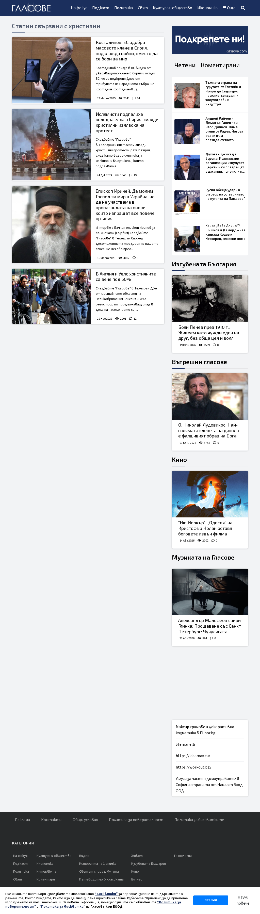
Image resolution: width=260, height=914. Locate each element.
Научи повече (242, 900)
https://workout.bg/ (194, 767)
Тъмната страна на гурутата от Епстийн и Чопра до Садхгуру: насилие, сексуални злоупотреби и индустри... (223, 93)
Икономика (207, 8)
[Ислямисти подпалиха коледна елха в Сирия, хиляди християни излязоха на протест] (51, 144)
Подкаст (100, 8)
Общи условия (85, 820)
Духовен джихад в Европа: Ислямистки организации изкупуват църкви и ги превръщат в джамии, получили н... (225, 162)
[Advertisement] (88, 364)
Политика (123, 8)
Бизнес (136, 879)
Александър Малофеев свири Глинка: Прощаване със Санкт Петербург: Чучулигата (209, 625)
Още (230, 8)
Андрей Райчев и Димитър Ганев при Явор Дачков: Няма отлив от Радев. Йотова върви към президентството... (224, 129)
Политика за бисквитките (199, 820)
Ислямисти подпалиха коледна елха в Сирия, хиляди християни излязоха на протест (127, 122)
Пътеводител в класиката (101, 879)
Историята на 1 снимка (98, 863)
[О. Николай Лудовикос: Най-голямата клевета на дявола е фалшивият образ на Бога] (210, 396)
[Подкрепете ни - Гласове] (210, 40)
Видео (84, 855)
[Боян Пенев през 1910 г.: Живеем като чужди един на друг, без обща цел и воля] (210, 298)
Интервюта (46, 871)
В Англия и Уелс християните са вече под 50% (126, 276)
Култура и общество (172, 8)
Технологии (182, 855)
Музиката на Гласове (203, 557)
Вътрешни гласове (199, 361)
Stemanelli (185, 744)
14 (138, 98)
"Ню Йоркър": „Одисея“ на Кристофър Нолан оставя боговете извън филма (205, 528)
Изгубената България (204, 264)
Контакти (51, 820)
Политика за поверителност (136, 820)
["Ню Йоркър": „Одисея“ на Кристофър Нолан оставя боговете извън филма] (210, 494)
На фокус (79, 8)
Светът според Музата (99, 871)
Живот (137, 855)
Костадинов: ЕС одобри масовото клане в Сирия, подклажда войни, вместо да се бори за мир (127, 50)
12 (135, 319)
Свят (143, 8)
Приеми (211, 900)
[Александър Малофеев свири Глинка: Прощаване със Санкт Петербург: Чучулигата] (210, 592)
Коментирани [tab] (220, 65)
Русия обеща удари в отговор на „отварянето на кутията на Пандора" (225, 194)
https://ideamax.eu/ (193, 756)
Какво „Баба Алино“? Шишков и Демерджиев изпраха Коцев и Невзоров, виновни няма (225, 232)
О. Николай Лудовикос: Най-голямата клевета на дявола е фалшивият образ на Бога (208, 430)
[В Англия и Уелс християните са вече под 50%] (51, 296)
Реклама (22, 820)
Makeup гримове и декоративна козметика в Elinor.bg (205, 730)
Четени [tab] (185, 65)
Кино (179, 459)
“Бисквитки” (106, 893)
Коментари (46, 879)
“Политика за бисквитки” (62, 906)
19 (135, 175)
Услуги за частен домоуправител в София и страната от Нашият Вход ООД (209, 785)
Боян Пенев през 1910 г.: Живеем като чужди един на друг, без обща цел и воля (208, 332)
